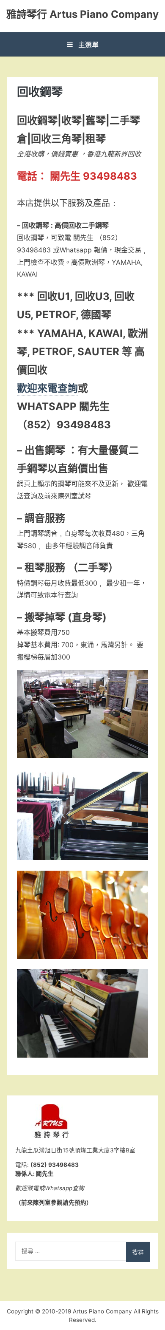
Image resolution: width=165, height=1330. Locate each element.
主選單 (87, 44)
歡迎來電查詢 (47, 388)
